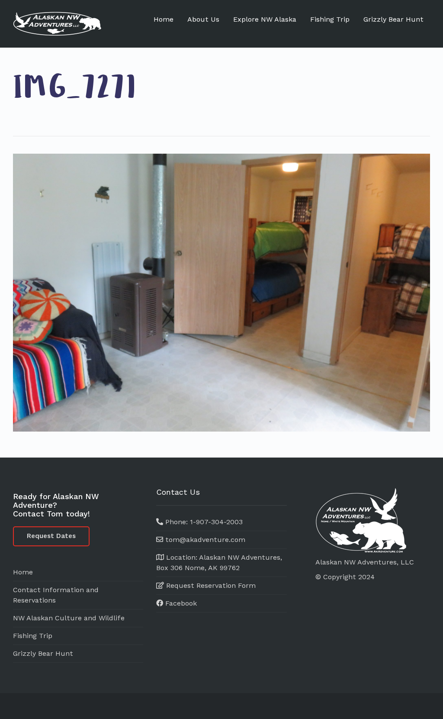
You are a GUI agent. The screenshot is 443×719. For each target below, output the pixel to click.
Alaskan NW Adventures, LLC (364, 562)
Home (163, 19)
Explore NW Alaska (264, 19)
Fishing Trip (330, 19)
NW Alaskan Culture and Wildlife (69, 618)
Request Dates (51, 536)
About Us (203, 19)
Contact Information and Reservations (56, 595)
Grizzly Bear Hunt (393, 19)
